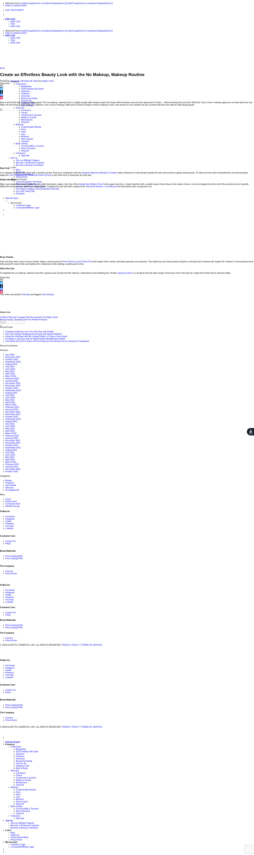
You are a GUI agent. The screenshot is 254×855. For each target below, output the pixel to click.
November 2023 (12, 386)
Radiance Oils (22, 766)
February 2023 (12, 407)
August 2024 (11, 364)
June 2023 (10, 397)
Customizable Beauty (26, 790)
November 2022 (12, 414)
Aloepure (25, 91)
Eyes (18, 794)
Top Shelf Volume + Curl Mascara (101, 186)
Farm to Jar (26, 101)
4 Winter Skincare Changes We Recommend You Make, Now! (29, 317)
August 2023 (11, 393)
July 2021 (9, 452)
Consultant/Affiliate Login (22, 847)
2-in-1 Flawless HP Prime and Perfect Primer (30, 175)
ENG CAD (10, 19)
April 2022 (10, 431)
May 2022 (10, 428)
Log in (8, 499)
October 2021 (11, 445)
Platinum (25, 93)
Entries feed (11, 501)
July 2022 (9, 424)
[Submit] (1, 325)
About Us (15, 835)
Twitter (8, 521)
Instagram (10, 519)
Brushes (20, 799)
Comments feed (12, 504)
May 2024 (10, 371)
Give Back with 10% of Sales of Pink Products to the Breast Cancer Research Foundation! (47, 341)
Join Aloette (10, 485)
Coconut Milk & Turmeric (27, 809)
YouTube (9, 526)
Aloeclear (25, 96)
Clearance (15, 816)
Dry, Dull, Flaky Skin (25, 191)
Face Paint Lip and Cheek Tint (77, 261)
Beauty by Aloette (29, 98)
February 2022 (12, 436)
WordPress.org (12, 506)
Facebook (10, 516)
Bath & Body (22, 768)
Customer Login (18, 844)
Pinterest (9, 524)
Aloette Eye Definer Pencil (91, 184)
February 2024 (12, 378)
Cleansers (21, 773)
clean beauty (47, 294)
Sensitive (20, 194)
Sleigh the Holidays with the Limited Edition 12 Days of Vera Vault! (36, 336)
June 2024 (10, 369)
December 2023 (12, 383)
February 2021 (12, 464)
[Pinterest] (127, 97)
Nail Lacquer (22, 801)
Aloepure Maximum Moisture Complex (99, 173)
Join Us (9, 821)
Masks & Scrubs (23, 780)
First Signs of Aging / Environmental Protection (37, 189)
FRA (13, 24)
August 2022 (11, 421)
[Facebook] (127, 94)
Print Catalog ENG (14, 556)
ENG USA (15, 26)
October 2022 (11, 417)
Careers (9, 571)
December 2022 (12, 412)
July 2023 (9, 395)
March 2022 (10, 433)
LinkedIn (9, 528)
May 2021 (10, 457)
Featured (9, 483)
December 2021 (12, 440)
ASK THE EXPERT (14, 10)
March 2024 (10, 376)
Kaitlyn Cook (48, 81)
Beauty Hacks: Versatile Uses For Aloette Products (23, 319)
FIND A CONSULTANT (16, 6)
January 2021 (11, 467)
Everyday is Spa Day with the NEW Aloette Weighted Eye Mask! (35, 339)
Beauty (2, 68)
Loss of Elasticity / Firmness (29, 182)
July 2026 (9, 355)
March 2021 (10, 462)
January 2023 (11, 409)
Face (18, 792)
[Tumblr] (127, 91)
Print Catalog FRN (14, 558)
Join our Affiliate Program (22, 823)
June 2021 (10, 455)
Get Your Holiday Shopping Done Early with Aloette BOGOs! (33, 334)
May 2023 (10, 400)
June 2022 (10, 426)
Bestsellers (26, 86)
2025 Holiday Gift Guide (32, 89)
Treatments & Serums (26, 778)
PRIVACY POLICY (71, 645)
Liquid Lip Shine (124, 273)
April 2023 (10, 402)
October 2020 (11, 471)
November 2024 (12, 357)
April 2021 (10, 459)
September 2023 (13, 390)
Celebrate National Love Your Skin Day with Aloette (29, 332)
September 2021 (13, 448)
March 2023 (10, 405)
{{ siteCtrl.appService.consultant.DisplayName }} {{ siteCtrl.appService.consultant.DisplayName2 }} (67, 3)
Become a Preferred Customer (25, 825)
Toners (19, 775)
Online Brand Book (19, 837)
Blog (18, 170)
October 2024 (11, 359)
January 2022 (11, 438)
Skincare (20, 108)
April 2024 (10, 374)
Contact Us (10, 541)
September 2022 (13, 419)
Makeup (14, 787)
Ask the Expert (12, 742)
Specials (20, 818)
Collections (21, 84)
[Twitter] (127, 89)
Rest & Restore (23, 811)
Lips (18, 797)
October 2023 (11, 388)
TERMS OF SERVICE (91, 645)
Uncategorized (12, 490)
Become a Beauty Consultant (29, 165)
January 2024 (11, 381)
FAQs (8, 543)
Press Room (22, 177)
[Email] (127, 86)
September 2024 (13, 362)
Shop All (20, 785)
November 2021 (12, 443)
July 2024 (9, 366)
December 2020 (12, 469)
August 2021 (11, 450)
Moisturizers (21, 782)
